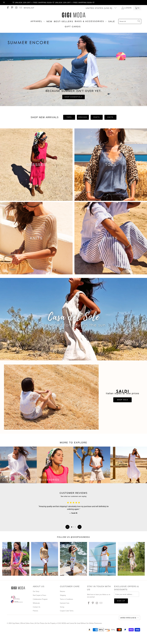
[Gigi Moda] (73, 15)
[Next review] (80, 527)
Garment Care (64, 603)
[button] (38, 21)
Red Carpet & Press (39, 595)
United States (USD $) (99, 8)
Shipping (63, 595)
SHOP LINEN (74, 349)
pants (96, 117)
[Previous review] (67, 527)
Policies (35, 611)
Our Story (36, 591)
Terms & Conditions (66, 599)
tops (69, 117)
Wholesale (36, 603)
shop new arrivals (45, 117)
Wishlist (29, 8)
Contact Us (36, 607)
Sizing (62, 607)
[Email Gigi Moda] (20, 8)
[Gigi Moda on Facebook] (7, 8)
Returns (62, 591)
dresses (82, 117)
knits (110, 117)
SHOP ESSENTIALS (73, 97)
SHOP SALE (122, 400)
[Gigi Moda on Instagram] (16, 8)
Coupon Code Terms (67, 611)
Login (127, 8)
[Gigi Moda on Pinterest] (12, 8)
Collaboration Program (40, 599)
